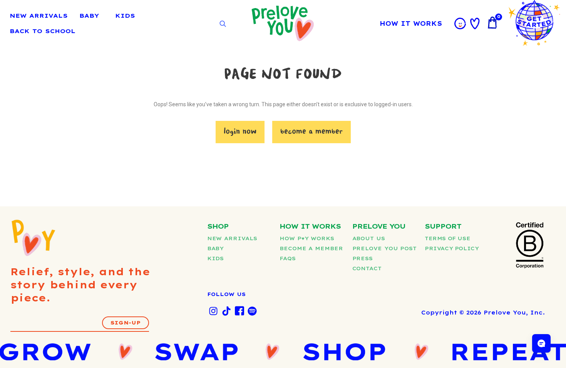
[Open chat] (541, 343)
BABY (89, 15)
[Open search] (222, 24)
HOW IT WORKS (411, 23)
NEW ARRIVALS (39, 15)
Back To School (42, 31)
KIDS (125, 15)
